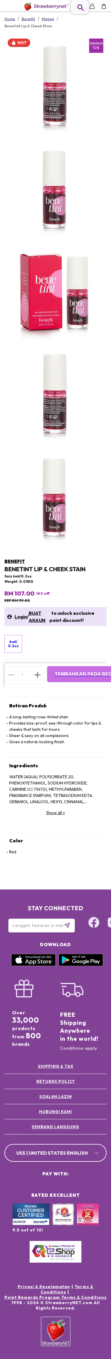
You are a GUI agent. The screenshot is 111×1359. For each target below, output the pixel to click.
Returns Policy (55, 1081)
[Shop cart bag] (104, 6)
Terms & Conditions (67, 1289)
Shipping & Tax (55, 1066)
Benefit (14, 561)
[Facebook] (93, 923)
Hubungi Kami (55, 1111)
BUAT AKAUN (37, 616)
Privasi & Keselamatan (44, 1286)
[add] (37, 674)
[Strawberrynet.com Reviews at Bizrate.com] (30, 1223)
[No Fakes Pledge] (88, 1221)
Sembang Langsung (55, 1126)
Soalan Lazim (55, 1096)
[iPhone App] (33, 964)
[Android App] (81, 964)
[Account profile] (92, 6)
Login (21, 617)
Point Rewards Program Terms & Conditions (55, 1297)
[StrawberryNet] (45, 6)
